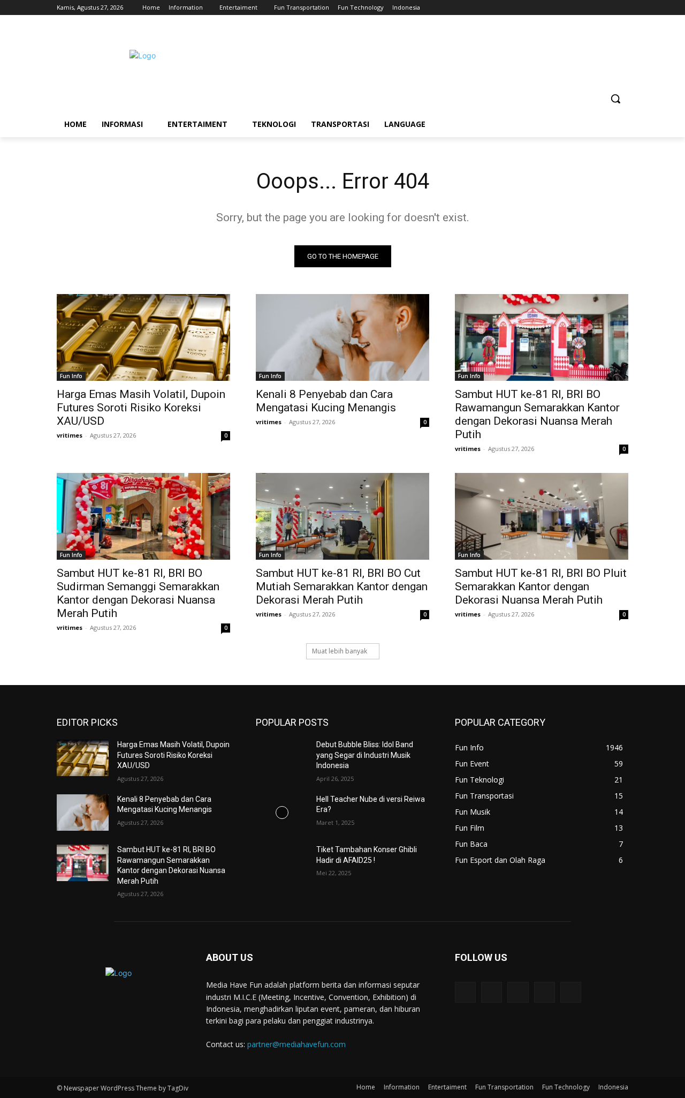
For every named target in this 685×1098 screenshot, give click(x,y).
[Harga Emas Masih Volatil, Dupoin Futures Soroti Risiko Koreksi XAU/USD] (143, 337)
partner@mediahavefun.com (296, 1044)
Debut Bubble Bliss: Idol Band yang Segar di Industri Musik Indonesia (364, 755)
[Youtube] (622, 8)
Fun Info (71, 376)
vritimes (69, 435)
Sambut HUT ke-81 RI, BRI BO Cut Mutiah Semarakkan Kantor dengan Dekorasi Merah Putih (342, 586)
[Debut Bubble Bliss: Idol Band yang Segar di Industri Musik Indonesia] (282, 758)
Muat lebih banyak (339, 651)
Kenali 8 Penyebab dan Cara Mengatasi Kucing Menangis (326, 401)
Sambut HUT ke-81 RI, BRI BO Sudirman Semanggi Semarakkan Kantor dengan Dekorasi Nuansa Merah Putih (138, 593)
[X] (593, 8)
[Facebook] (563, 8)
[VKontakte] (570, 992)
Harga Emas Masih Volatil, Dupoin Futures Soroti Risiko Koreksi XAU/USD (141, 407)
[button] (615, 98)
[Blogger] (465, 992)
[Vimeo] (607, 8)
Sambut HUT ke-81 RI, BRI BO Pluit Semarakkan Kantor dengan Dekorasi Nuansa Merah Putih (541, 586)
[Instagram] (578, 8)
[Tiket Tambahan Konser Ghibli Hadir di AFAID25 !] (282, 863)
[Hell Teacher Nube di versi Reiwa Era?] (282, 812)
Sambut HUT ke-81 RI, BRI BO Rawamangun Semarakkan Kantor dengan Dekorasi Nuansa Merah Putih (537, 414)
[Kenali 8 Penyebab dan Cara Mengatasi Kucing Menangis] (342, 337)
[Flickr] (517, 992)
